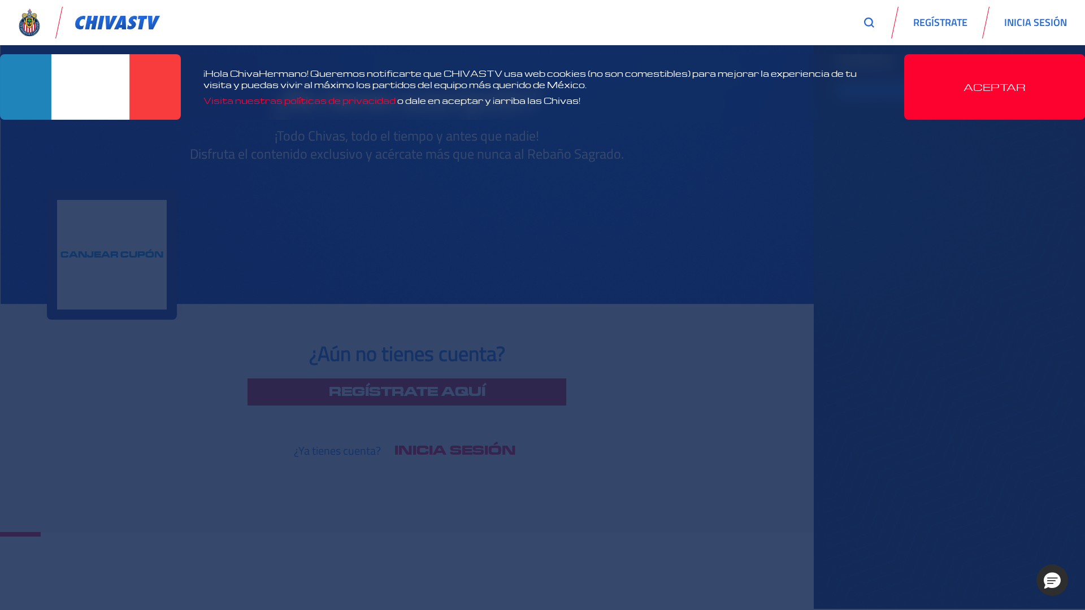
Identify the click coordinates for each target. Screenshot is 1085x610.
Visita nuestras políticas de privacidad (299, 100)
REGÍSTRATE (940, 22)
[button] (1052, 580)
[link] (117, 22)
